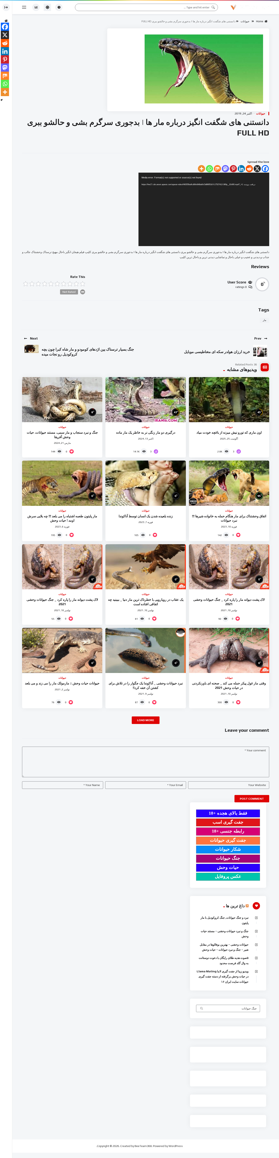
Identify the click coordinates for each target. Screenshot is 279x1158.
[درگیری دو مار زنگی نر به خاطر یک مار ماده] (145, 399)
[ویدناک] (249, 7)
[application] (203, 209)
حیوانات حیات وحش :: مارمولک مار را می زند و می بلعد (62, 683)
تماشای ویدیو (201, 1009)
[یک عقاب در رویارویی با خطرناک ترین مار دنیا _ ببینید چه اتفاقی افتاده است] (145, 566)
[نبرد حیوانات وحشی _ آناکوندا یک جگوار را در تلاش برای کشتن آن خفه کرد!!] (145, 650)
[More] (201, 168)
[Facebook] (265, 168)
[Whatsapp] (209, 168)
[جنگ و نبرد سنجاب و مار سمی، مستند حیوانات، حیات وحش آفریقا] (62, 399)
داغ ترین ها (235, 905)
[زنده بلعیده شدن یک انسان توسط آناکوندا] (145, 483)
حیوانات (245, 21)
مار (264, 320)
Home (260, 21)
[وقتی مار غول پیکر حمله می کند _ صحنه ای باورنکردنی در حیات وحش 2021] (229, 650)
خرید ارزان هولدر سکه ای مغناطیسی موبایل (217, 352)
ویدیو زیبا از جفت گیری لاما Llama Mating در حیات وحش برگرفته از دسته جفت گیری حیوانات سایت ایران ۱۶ (223, 976)
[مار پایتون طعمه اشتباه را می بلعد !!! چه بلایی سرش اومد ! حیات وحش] (62, 483)
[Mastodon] (225, 168)
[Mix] (217, 168)
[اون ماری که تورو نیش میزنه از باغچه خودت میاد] (229, 399)
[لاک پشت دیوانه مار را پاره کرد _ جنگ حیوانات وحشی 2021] (229, 566)
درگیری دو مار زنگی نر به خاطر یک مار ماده (145, 432)
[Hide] (1, 100)
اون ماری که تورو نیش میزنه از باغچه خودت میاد (229, 432)
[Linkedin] (241, 168)
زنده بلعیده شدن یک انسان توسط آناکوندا (146, 516)
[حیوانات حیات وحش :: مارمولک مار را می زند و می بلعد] (62, 650)
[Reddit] (249, 168)
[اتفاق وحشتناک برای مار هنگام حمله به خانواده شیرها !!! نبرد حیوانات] (229, 483)
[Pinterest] (233, 168)
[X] (257, 168)
